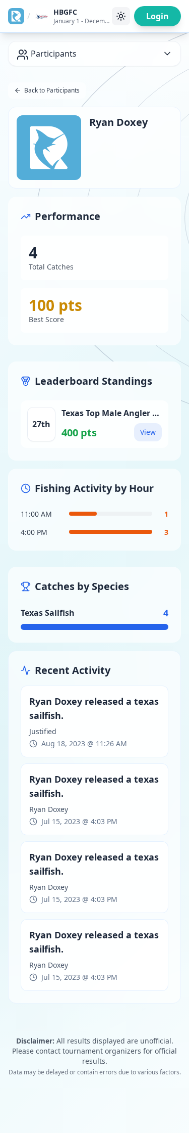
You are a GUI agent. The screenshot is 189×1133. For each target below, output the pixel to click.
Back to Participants (52, 90)
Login (157, 16)
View (148, 432)
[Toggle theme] (121, 16)
